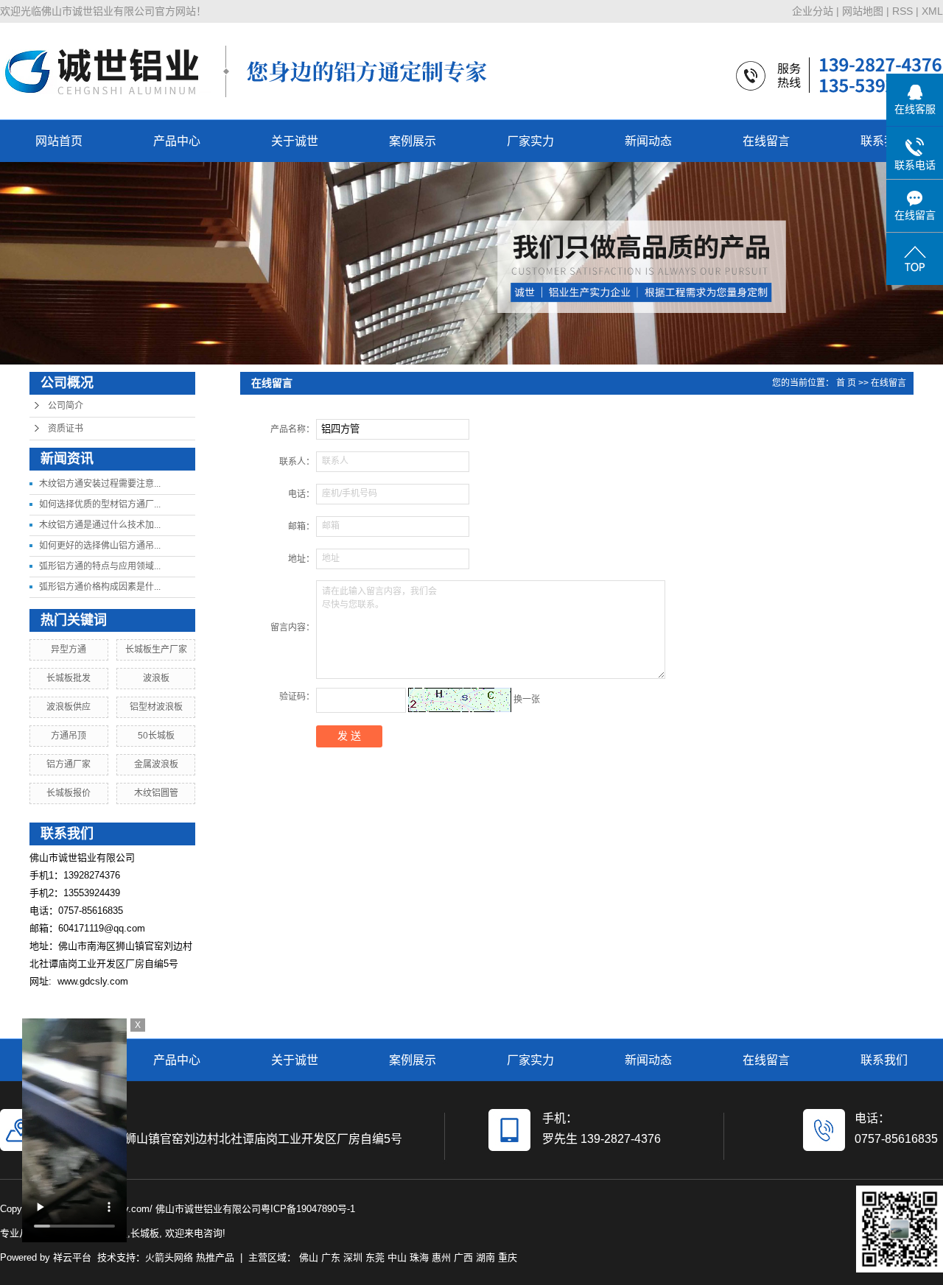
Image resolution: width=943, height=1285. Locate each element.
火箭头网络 (169, 1257)
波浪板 (156, 678)
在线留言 (766, 141)
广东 (330, 1257)
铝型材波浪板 (156, 707)
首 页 (846, 383)
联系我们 (884, 141)
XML (932, 11)
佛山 (308, 1257)
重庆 (507, 1257)
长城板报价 (68, 793)
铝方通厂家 (68, 764)
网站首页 (59, 141)
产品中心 (176, 141)
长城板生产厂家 (156, 649)
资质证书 (65, 428)
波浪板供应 (68, 707)
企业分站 (812, 11)
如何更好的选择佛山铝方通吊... (100, 546)
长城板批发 (68, 678)
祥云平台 (72, 1257)
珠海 (419, 1257)
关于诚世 (294, 141)
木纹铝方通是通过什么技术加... (100, 525)
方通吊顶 (68, 735)
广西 (463, 1257)
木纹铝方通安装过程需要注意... (100, 484)
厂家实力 (530, 141)
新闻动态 (648, 141)
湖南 (485, 1257)
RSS (902, 11)
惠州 (441, 1257)
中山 (397, 1257)
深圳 (352, 1257)
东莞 (375, 1257)
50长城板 (156, 735)
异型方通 (68, 649)
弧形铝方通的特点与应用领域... (100, 566)
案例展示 (412, 141)
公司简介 (65, 406)
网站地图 (862, 11)
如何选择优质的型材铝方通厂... (100, 504)
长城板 (144, 1233)
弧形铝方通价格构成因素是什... (100, 587)
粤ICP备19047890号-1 (308, 1208)
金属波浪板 (156, 764)
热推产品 (215, 1257)
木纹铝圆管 (156, 793)
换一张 (526, 699)
